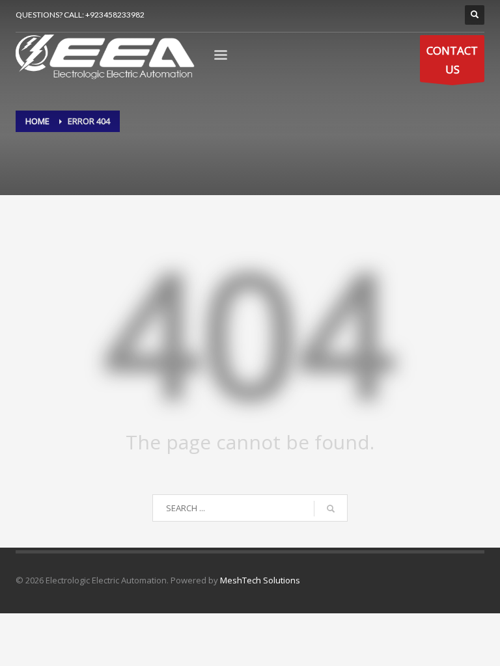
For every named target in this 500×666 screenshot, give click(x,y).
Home (37, 121)
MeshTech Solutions (260, 580)
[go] (331, 508)
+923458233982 (115, 15)
